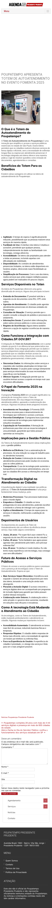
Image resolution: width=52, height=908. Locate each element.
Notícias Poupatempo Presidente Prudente (17, 717)
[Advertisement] (26, 42)
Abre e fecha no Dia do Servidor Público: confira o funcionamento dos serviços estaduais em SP (24, 731)
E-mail (5, 773)
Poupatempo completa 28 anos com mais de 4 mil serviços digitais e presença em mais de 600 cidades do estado (25, 725)
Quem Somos (12, 860)
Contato (11, 818)
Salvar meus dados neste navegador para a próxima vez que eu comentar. (25, 789)
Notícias (11, 812)
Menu (6, 11)
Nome (4, 766)
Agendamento (14, 800)
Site (3, 779)
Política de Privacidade (16, 872)
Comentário (7, 747)
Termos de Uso (12, 868)
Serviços (12, 806)
